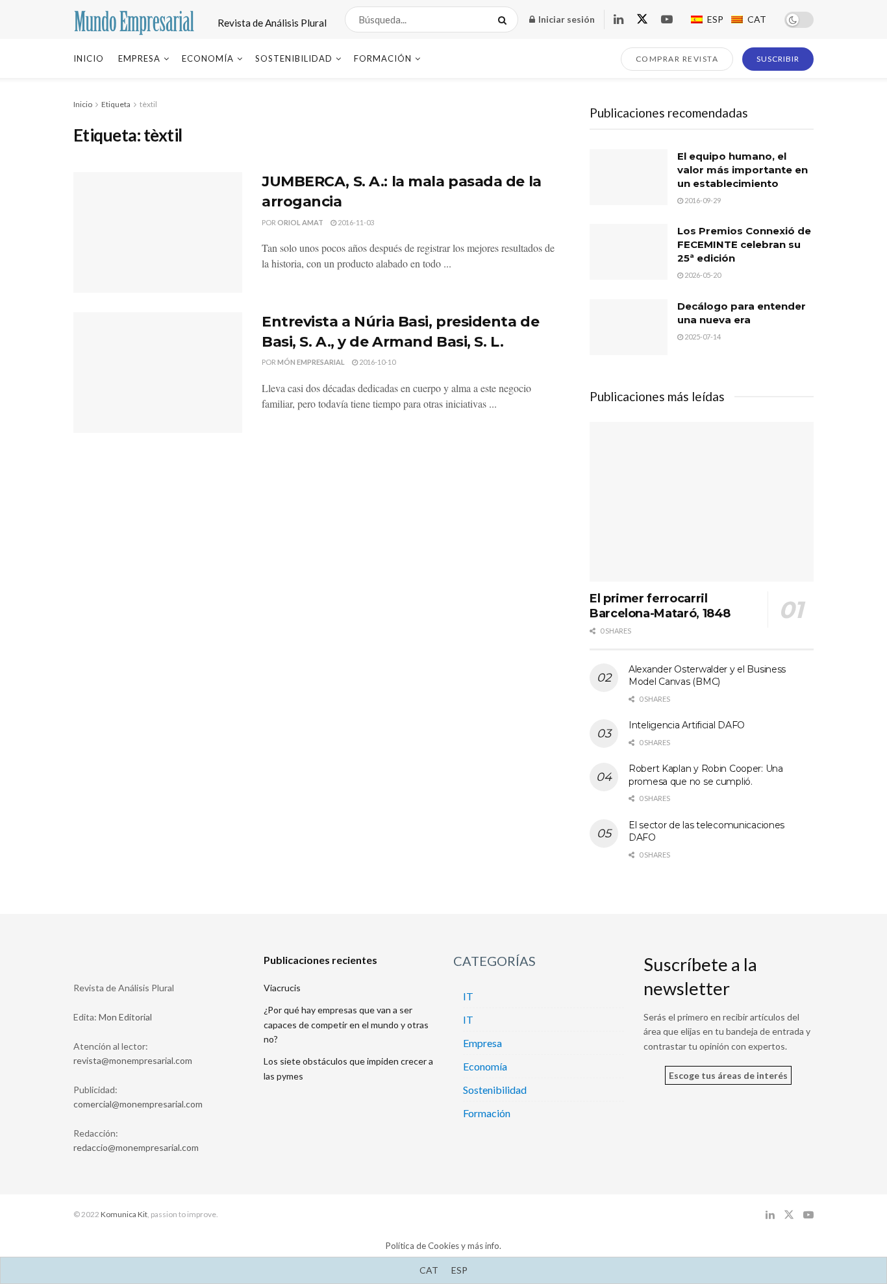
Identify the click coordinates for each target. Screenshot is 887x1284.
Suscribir (777, 59)
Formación (383, 58)
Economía (208, 58)
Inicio (88, 58)
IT (468, 996)
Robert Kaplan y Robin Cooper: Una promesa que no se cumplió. (706, 775)
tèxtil (148, 104)
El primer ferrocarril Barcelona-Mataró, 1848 (660, 606)
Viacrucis (282, 987)
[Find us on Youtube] (667, 19)
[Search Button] (505, 19)
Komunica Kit (124, 1214)
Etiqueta (116, 104)
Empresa (139, 58)
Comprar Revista (677, 59)
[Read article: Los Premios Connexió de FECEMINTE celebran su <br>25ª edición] (629, 252)
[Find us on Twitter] (642, 19)
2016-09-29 (702, 200)
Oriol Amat (300, 222)
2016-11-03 (355, 222)
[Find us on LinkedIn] (618, 19)
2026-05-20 (702, 275)
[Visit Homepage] (134, 19)
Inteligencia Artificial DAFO (687, 725)
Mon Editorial (125, 1016)
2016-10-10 (376, 362)
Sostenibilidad (293, 58)
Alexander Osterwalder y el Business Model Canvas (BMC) (707, 675)
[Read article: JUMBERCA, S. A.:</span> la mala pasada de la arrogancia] (157, 232)
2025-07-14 (702, 336)
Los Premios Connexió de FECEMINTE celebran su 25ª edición (744, 244)
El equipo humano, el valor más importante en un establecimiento (742, 170)
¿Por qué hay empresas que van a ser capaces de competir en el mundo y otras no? (346, 1024)
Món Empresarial (311, 362)
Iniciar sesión (565, 19)
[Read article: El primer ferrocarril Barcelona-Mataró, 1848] (702, 502)
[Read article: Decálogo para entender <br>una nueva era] (629, 327)
